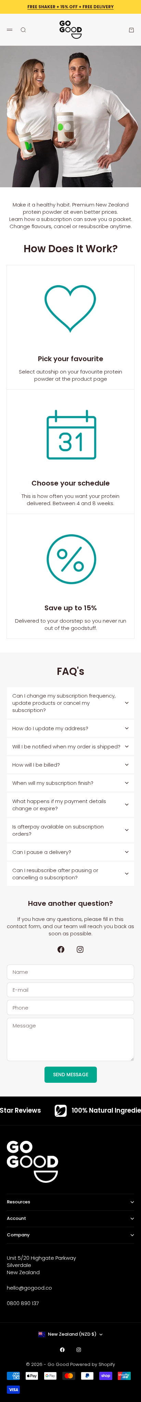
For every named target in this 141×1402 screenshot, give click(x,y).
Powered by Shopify (92, 1364)
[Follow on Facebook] (61, 949)
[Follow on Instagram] (80, 949)
